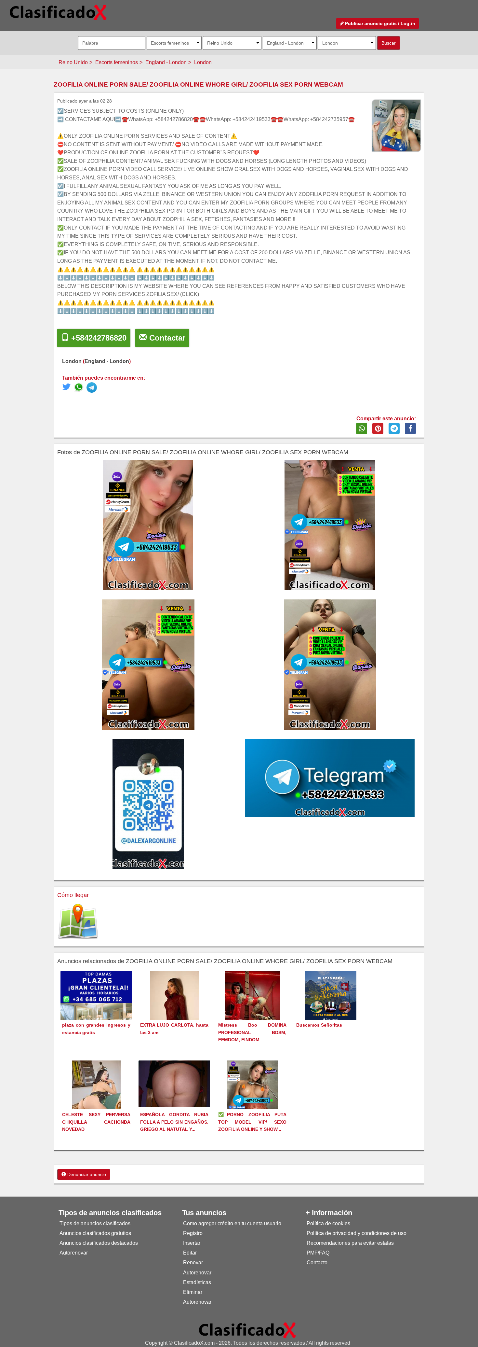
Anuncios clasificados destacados (99, 1243)
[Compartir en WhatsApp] (361, 428)
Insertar (191, 1243)
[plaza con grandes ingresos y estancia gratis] (96, 1006)
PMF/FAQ (318, 1253)
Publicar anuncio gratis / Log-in (379, 23)
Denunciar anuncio (86, 1174)
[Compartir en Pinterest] (377, 428)
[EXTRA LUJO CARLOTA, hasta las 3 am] (174, 1007)
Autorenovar (74, 1253)
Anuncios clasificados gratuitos (95, 1233)
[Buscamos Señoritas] (330, 1007)
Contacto (317, 1262)
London (203, 62)
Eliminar (192, 1292)
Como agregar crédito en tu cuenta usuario (232, 1223)
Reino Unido (73, 62)
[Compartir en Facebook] (410, 428)
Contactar (166, 337)
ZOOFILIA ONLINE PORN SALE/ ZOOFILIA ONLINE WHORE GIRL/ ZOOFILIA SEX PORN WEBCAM (198, 84)
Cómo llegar (73, 895)
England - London (166, 62)
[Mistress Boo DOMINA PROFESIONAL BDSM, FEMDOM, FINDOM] (252, 1007)
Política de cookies (328, 1223)
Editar (190, 1253)
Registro (193, 1233)
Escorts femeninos (116, 62)
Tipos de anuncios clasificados (95, 1223)
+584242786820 (97, 337)
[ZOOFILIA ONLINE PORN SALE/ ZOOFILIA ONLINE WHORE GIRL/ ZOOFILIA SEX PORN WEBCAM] (79, 388)
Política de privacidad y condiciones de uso (356, 1233)
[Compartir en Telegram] (394, 428)
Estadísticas (197, 1282)
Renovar (193, 1262)
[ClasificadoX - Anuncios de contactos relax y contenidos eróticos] (247, 1330)
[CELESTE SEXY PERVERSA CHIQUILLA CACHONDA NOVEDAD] (96, 1097)
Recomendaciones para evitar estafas (350, 1243)
